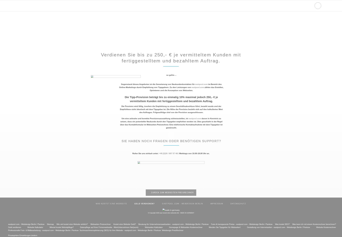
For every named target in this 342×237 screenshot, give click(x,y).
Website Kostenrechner (326, 227)
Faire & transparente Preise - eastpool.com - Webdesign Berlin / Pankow (241, 224)
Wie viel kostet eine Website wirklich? (72, 224)
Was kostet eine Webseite (111, 204)
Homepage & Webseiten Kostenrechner (186, 227)
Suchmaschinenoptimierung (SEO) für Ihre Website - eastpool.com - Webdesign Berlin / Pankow (120, 230)
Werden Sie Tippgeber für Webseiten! (225, 227)
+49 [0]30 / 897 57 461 (169, 153)
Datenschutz (238, 204)
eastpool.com (201, 84)
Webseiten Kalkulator (154, 227)
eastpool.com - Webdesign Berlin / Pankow (26, 224)
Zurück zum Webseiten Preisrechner (172, 193)
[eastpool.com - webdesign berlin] (171, 163)
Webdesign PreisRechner (172, 230)
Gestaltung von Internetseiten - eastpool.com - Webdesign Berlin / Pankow (278, 227)
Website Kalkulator (35, 227)
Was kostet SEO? (282, 224)
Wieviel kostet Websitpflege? (62, 227)
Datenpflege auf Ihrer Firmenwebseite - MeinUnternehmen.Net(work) (109, 227)
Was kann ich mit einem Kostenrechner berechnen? (314, 224)
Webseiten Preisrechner (100, 224)
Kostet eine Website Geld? (124, 224)
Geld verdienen (14, 227)
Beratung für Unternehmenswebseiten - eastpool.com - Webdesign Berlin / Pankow (173, 224)
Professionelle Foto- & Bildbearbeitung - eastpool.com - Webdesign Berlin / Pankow (43, 230)
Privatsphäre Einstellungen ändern (22, 235)
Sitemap (50, 224)
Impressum (216, 204)
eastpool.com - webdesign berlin (182, 204)
